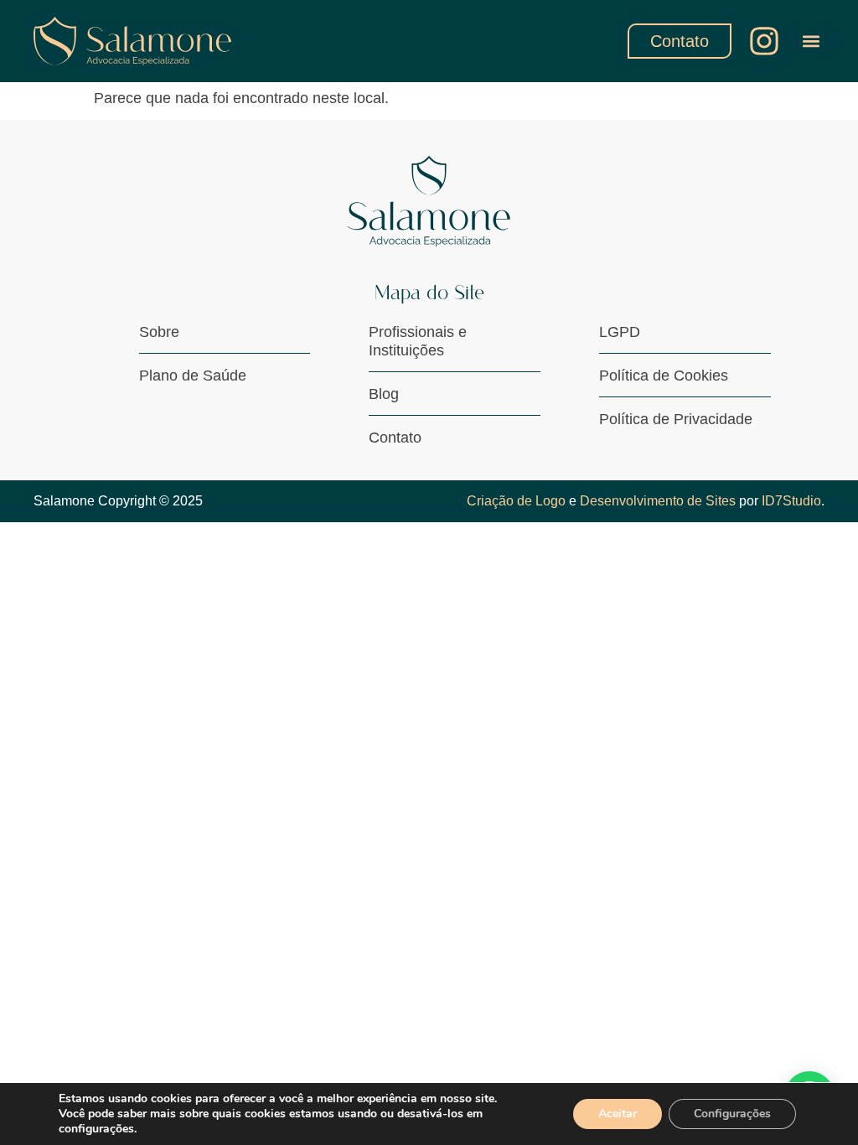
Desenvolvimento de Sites (658, 501)
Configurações (732, 1114)
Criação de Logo (516, 501)
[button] (810, 40)
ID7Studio (791, 501)
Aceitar (617, 1114)
